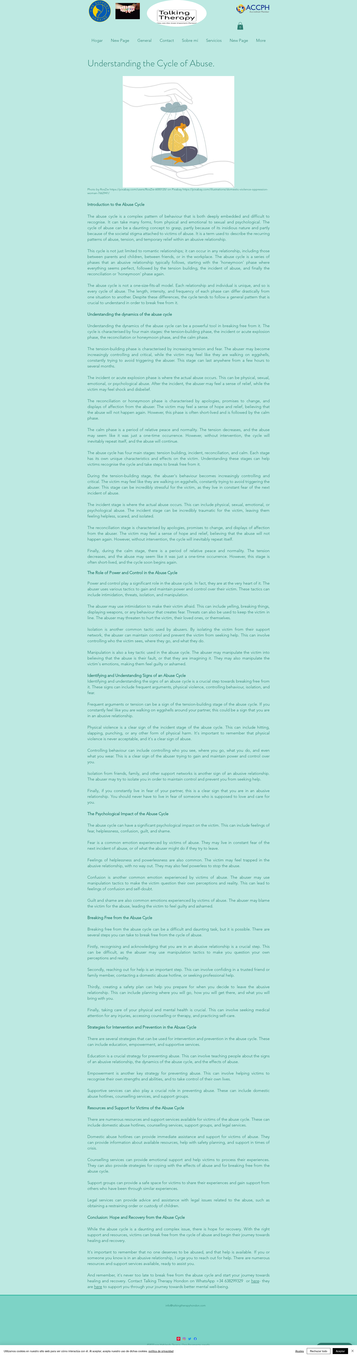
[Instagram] (184, 1339)
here (255, 1280)
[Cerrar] (352, 1351)
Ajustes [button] (299, 1351)
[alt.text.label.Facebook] (195, 1339)
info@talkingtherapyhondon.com (185, 1305)
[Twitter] (190, 1339)
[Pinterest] (178, 1339)
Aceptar (340, 1351)
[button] (240, 26)
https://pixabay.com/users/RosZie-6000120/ (138, 189)
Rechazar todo (318, 1351)
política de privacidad (161, 1351)
